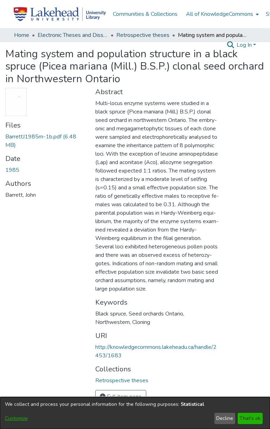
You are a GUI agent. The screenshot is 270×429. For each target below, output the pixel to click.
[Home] (60, 14)
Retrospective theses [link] (142, 35)
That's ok (250, 418)
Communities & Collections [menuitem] (145, 14)
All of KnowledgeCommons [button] (219, 14)
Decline (224, 418)
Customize (16, 418)
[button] (230, 45)
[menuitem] (222, 14)
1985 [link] (12, 170)
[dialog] (135, 413)
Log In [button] (245, 45)
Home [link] (21, 35)
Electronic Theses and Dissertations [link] (73, 35)
